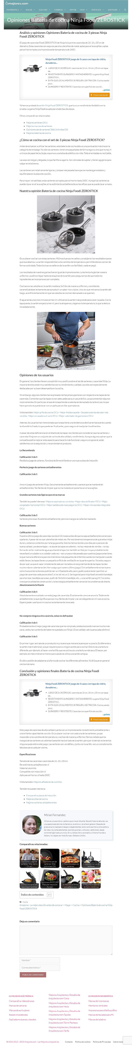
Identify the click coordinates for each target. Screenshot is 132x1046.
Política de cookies (82, 1042)
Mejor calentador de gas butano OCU (76, 416)
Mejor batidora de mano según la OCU (64, 505)
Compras (58, 10)
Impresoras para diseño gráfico (102, 1010)
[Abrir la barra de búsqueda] (125, 10)
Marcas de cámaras (18, 1005)
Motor (73, 10)
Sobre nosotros (119, 1042)
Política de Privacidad (102, 1042)
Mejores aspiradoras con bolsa (60, 501)
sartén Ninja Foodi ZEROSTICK (53, 105)
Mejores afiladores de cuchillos (48, 782)
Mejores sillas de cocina (37, 799)
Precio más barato (100, 95)
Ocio (82, 10)
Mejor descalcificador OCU (87, 501)
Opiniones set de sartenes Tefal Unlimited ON (47, 129)
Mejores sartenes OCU (37, 122)
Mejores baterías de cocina (38, 133)
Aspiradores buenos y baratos (22, 1019)
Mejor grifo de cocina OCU (46, 412)
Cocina (25, 902)
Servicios (96, 10)
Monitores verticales (98, 1005)
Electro (43, 10)
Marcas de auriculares (19, 1010)
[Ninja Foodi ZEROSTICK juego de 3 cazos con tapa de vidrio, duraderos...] (32, 67)
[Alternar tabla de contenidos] (48, 895)
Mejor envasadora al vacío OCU (42, 416)
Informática (13, 10)
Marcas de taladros (97, 1019)
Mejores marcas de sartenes (39, 126)
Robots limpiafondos (18, 1014)
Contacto (69, 1042)
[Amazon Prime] (106, 90)
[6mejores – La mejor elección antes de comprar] (16, 3)
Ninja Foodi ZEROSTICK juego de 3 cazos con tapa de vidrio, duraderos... (76, 61)
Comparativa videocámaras (21, 1001)
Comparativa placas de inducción (41, 795)
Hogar (29, 10)
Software (112, 10)
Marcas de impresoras (98, 1001)
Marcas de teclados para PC (101, 1014)
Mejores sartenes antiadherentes (41, 802)
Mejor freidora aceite (70, 412)
